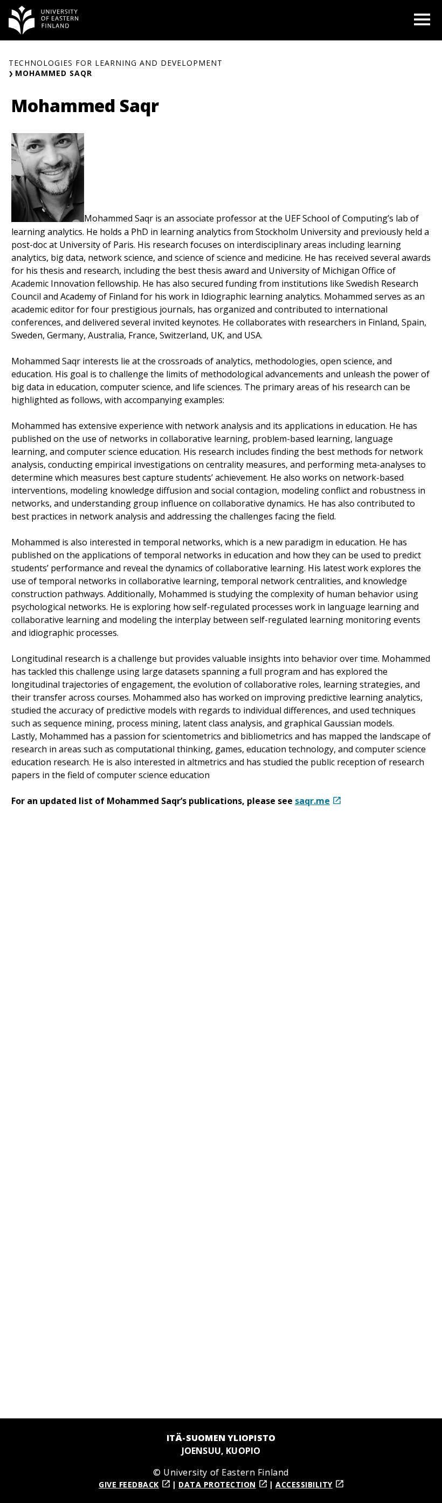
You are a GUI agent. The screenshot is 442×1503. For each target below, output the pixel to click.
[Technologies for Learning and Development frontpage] (44, 20)
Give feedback (129, 1484)
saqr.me (312, 801)
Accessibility (304, 1484)
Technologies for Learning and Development (116, 63)
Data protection (217, 1484)
